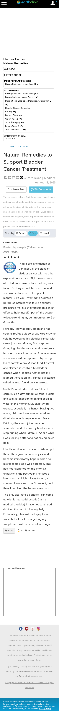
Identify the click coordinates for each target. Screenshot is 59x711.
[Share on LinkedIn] (14, 178)
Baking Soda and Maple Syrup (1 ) (21, 97)
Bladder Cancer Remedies (17, 108)
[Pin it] (10, 178)
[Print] (21, 178)
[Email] (18, 178)
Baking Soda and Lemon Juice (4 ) (22, 84)
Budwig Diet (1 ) (13, 115)
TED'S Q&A (9, 138)
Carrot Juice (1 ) (13, 119)
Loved (45, 233)
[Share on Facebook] (6, 178)
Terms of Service (44, 671)
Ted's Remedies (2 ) (15, 129)
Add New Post (16, 189)
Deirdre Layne (32, 178)
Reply (10, 530)
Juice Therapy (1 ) (14, 122)
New (33, 233)
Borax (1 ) (10, 111)
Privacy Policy (25, 676)
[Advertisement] (29, 593)
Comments (42, 189)
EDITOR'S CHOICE (12, 75)
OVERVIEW (9, 69)
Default (22, 233)
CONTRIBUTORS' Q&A (15, 136)
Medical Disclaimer (27, 671)
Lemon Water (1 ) (14, 126)
